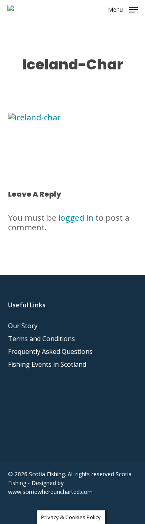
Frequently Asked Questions (50, 351)
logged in (75, 217)
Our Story (22, 325)
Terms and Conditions (41, 338)
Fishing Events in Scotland (47, 364)
